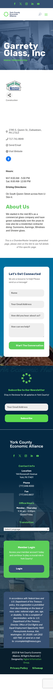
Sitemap (37, 668)
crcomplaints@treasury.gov (28, 641)
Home (7, 60)
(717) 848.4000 (26, 486)
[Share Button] (9, 95)
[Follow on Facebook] (14, 3)
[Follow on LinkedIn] (32, 3)
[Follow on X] (20, 3)
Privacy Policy (19, 668)
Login (19, 568)
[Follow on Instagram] (26, 3)
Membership (19, 60)
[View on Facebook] (8, 160)
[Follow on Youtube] (38, 3)
